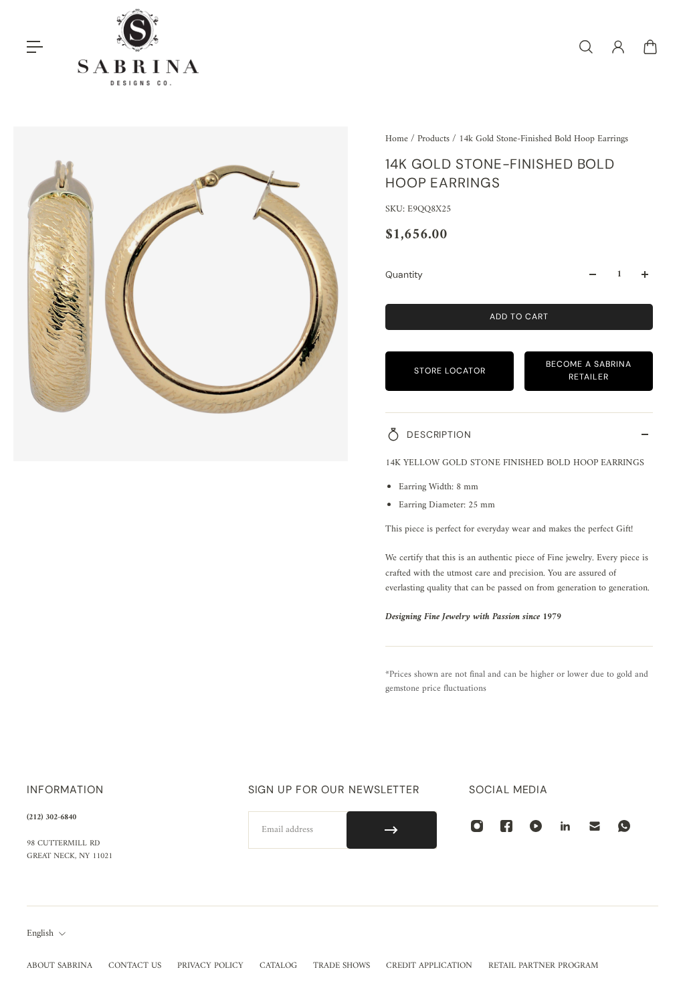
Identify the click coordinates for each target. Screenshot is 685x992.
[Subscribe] (392, 830)
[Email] (594, 826)
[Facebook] (506, 826)
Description (439, 434)
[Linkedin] (565, 826)
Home (398, 139)
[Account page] (618, 47)
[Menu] (34, 46)
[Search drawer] (586, 47)
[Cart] (650, 47)
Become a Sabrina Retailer (588, 370)
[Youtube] (536, 826)
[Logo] (138, 47)
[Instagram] (477, 826)
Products (434, 139)
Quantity (404, 274)
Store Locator (450, 370)
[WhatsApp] (624, 826)
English (40, 933)
